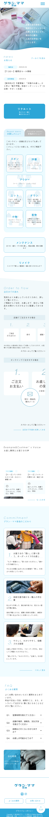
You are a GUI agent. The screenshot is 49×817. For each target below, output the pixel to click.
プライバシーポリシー (24, 811)
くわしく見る (40, 670)
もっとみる (40, 500)
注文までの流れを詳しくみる (33, 430)
